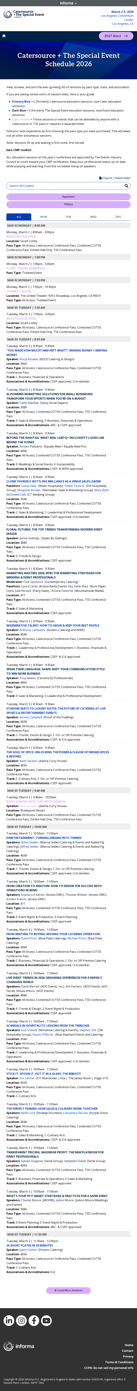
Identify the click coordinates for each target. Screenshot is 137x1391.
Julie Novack (23, 591)
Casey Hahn (29, 486)
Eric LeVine (27, 1078)
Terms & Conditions (119, 1362)
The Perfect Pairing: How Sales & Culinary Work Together (52, 1109)
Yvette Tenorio (74, 486)
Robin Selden (30, 842)
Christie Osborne (61, 591)
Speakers (68, 196)
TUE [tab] (68, 216)
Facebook (34, 1320)
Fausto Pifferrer (43, 1034)
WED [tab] (93, 216)
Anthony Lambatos (32, 630)
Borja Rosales (29, 359)
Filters (68, 204)
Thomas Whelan (76, 895)
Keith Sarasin (28, 761)
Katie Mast (81, 586)
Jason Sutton (28, 1250)
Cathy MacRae (29, 403)
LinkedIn (9, 1320)
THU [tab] (118, 216)
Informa (68, 3)
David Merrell (30, 986)
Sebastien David (75, 1161)
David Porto (29, 938)
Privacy (128, 1356)
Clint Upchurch (33, 582)
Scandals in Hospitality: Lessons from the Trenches (47, 1026)
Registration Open (21, 237)
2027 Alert (112, 36)
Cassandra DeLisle (75, 1113)
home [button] (4, 36)
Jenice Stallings (30, 538)
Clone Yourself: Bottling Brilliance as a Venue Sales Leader (53, 481)
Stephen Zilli (87, 1030)
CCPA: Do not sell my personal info (108, 1368)
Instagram (21, 1320)
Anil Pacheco (73, 986)
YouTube (46, 1320)
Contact (127, 1351)
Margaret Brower (29, 490)
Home (129, 1345)
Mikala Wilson (25, 991)
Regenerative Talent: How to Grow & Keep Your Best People (52, 625)
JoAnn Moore (65, 1200)
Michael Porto (76, 938)
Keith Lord (28, 1113)
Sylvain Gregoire (32, 1161)
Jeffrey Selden (29, 847)
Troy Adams (28, 678)
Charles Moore (31, 1200)
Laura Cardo (29, 586)
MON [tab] (43, 216)
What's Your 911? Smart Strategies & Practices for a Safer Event (57, 1196)
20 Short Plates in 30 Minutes (29, 1245)
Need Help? (123, 178)
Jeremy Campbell (31, 717)
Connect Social (19, 291)
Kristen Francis (16, 899)
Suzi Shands (29, 1030)
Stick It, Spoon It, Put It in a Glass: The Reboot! (43, 1074)
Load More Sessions (70, 1290)
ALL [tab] (18, 216)
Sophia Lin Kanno (33, 895)
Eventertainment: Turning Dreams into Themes (43, 838)
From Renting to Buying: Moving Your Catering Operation (53, 934)
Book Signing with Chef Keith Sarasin (35, 801)
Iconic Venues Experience (25, 268)
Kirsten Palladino (31, 446)
